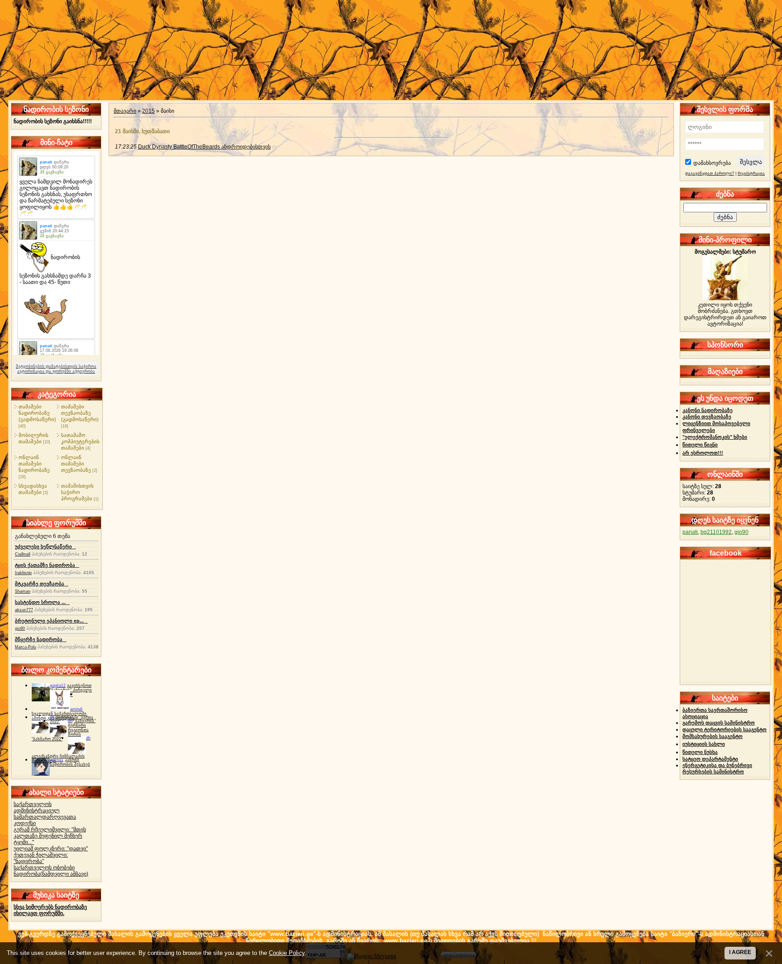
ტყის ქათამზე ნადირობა (47, 565)
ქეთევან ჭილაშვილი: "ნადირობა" (41, 858)
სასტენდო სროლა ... (42, 602)
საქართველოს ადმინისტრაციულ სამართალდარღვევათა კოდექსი (45, 813)
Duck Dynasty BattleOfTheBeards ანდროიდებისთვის (204, 147)
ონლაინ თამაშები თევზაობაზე (76, 464)
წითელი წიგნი (700, 444)
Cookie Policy (287, 953)
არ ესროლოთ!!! (702, 453)
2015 (148, 111)
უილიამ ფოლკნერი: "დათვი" (51, 848)
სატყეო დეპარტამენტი (710, 759)
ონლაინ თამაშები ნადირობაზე (34, 464)
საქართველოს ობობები (44, 867)
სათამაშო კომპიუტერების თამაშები (80, 441)
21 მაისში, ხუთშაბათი (142, 131)
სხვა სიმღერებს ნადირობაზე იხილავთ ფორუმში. (50, 910)
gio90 (20, 628)
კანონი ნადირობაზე (707, 410)
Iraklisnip (23, 573)
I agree (740, 952)
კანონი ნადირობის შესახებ (70, 762)
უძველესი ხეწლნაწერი (45, 546)
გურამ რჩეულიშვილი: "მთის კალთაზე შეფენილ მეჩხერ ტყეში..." (50, 835)
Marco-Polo (25, 647)
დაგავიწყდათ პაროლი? (709, 173)
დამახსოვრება (712, 163)
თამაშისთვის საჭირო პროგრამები (77, 492)
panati (690, 532)
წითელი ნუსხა (700, 752)
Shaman (22, 591)
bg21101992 (716, 532)
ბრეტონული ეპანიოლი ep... (51, 620)
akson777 (24, 610)
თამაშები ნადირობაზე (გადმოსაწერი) (37, 413)
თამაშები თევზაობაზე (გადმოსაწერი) (80, 413)
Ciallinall (22, 554)
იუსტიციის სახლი (703, 744)
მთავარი (125, 111)
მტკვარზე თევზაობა (41, 583)
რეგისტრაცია (751, 173)
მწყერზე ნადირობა (41, 639)
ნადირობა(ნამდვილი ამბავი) (51, 874)
